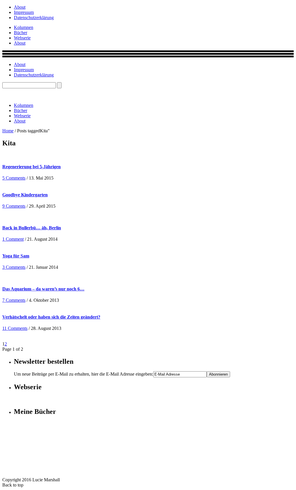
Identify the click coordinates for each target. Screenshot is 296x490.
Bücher (20, 32)
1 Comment (13, 239)
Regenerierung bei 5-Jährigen (31, 166)
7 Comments (13, 300)
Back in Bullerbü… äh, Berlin (31, 227)
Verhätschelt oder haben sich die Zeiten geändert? (51, 317)
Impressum (24, 12)
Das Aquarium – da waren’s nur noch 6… (43, 288)
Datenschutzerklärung (34, 17)
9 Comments (13, 206)
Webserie (22, 37)
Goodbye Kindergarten (25, 194)
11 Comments (14, 328)
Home (8, 130)
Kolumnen (23, 27)
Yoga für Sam (15, 255)
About (19, 7)
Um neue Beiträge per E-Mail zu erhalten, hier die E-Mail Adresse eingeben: (83, 374)
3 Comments (13, 267)
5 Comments (13, 177)
